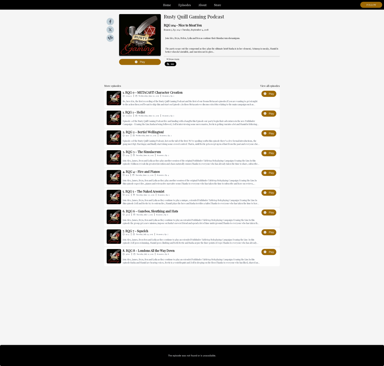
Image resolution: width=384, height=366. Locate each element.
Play (142, 61)
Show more (173, 59)
